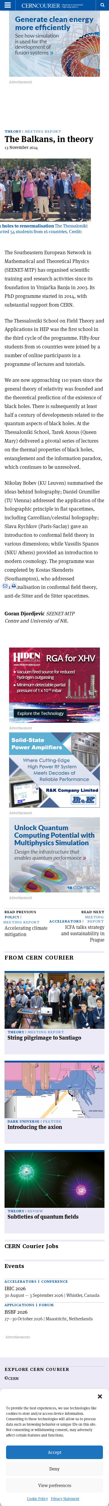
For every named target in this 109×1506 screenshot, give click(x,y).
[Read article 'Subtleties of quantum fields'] (54, 1180)
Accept (54, 1452)
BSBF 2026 (16, 1312)
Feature (52, 1121)
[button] (100, 1396)
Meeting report (43, 131)
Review (35, 1211)
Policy (12, 917)
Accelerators (65, 921)
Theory (13, 131)
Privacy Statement (65, 1498)
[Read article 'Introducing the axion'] (54, 1090)
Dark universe (24, 1121)
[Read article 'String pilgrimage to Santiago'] (54, 1001)
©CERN (11, 1378)
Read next (92, 912)
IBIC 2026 (15, 1288)
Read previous (20, 912)
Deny (54, 1469)
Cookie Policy (37, 1498)
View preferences (54, 1485)
